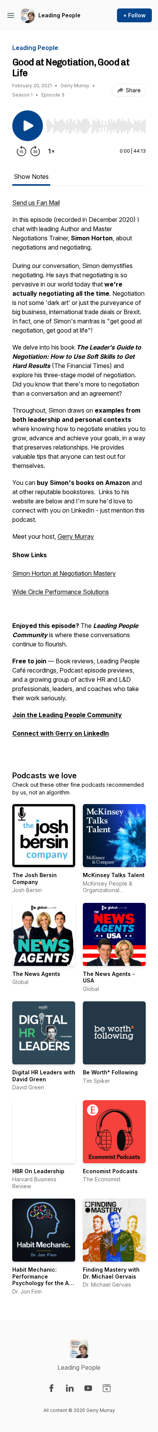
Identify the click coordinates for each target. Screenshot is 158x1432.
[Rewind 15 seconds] (21, 151)
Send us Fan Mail (36, 202)
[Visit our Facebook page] (51, 1388)
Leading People (59, 15)
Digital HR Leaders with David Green (43, 1075)
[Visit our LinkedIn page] (70, 1388)
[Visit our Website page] (106, 1388)
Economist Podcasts (110, 1171)
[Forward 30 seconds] (35, 151)
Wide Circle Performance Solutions (60, 592)
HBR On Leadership (38, 1171)
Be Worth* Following (110, 1072)
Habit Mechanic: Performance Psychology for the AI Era (41, 1279)
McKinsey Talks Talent (114, 875)
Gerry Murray (76, 536)
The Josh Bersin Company (34, 878)
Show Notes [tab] (31, 176)
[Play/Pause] (27, 125)
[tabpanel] (79, 476)
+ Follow (134, 15)
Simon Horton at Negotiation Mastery (64, 573)
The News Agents (36, 974)
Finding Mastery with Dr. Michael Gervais (111, 1273)
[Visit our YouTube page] (88, 1388)
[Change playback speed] (51, 151)
